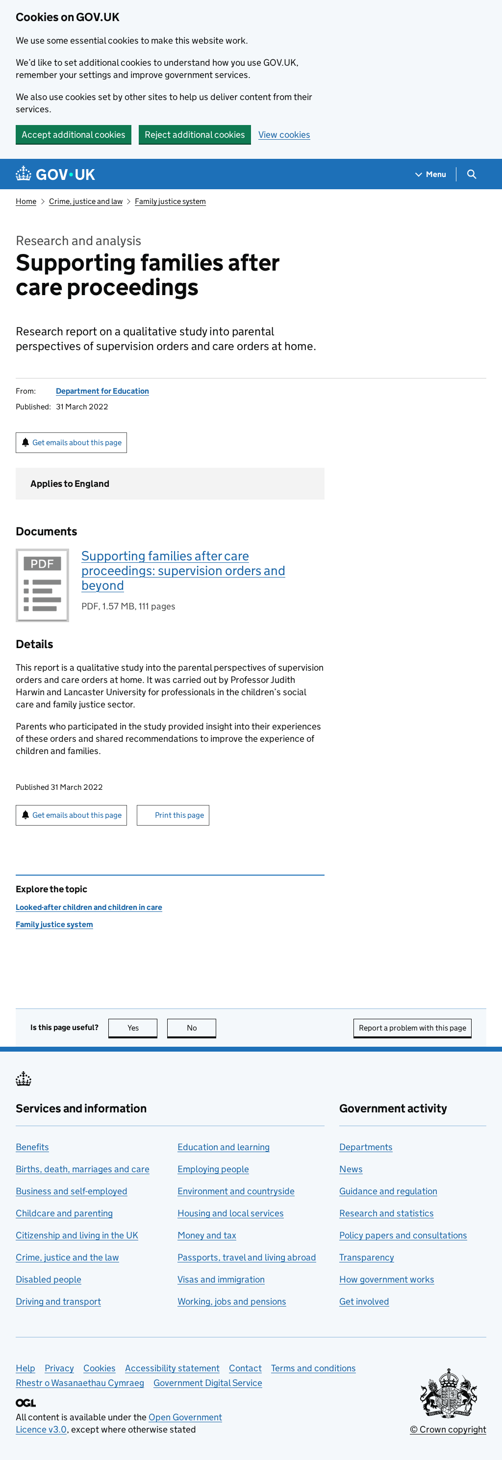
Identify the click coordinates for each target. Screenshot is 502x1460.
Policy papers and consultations (403, 1235)
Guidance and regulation (388, 1191)
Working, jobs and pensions (231, 1301)
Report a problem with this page (412, 1027)
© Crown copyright (448, 1429)
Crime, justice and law (86, 201)
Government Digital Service (207, 1382)
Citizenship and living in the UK (77, 1235)
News (351, 1169)
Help (25, 1368)
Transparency (366, 1257)
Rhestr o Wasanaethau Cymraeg (80, 1382)
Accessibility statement (172, 1368)
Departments (366, 1147)
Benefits (32, 1147)
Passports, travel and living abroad (246, 1257)
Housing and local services (230, 1213)
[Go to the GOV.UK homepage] (55, 174)
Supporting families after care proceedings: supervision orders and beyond (183, 570)
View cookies (284, 134)
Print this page (179, 815)
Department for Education (102, 391)
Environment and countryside (236, 1191)
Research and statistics (386, 1213)
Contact (245, 1368)
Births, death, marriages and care (83, 1169)
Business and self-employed (71, 1191)
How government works (386, 1279)
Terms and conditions (313, 1368)
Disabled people (48, 1279)
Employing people (213, 1169)
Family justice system (170, 201)
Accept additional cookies (74, 134)
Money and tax (206, 1235)
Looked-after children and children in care (89, 907)
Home (26, 201)
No (201, 1027)
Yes (142, 1027)
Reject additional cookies (195, 134)
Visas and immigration (221, 1279)
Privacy (59, 1368)
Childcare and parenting (64, 1213)
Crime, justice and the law (67, 1257)
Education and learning (223, 1147)
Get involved (364, 1301)
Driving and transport (58, 1301)
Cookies (99, 1368)
